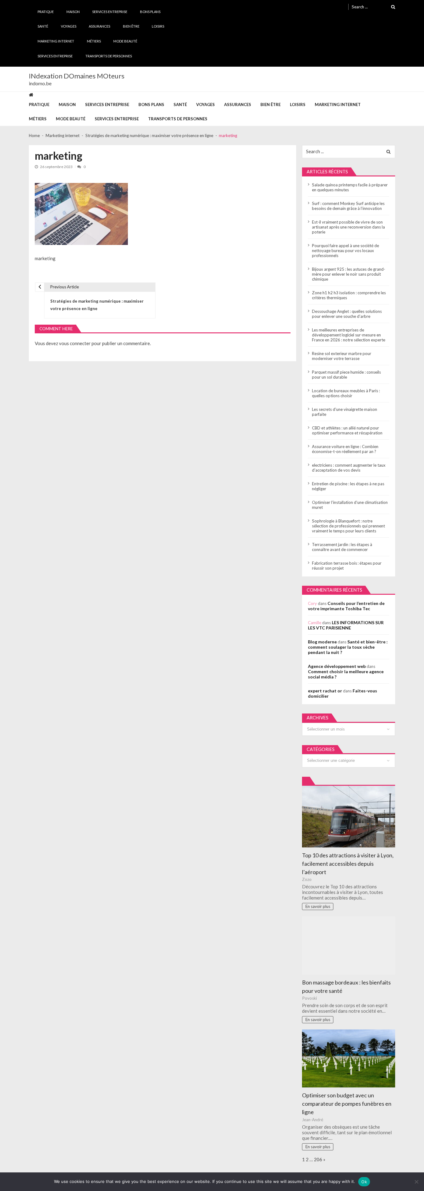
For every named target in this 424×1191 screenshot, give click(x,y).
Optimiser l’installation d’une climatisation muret (350, 505)
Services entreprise (109, 12)
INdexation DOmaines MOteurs (76, 76)
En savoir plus (317, 906)
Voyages (68, 26)
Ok (364, 1181)
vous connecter (75, 343)
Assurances (99, 26)
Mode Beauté (125, 41)
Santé (43, 26)
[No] (416, 1182)
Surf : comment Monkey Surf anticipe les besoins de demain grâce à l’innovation (348, 206)
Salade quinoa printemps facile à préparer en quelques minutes (350, 187)
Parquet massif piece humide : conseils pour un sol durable (346, 375)
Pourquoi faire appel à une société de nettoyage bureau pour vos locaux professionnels (345, 250)
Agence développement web (337, 666)
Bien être (131, 26)
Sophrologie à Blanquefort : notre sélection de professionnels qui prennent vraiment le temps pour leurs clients (348, 525)
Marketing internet (56, 41)
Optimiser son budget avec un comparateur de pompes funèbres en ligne (346, 1103)
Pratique (46, 12)
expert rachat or (325, 690)
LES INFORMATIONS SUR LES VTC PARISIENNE (346, 625)
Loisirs (158, 26)
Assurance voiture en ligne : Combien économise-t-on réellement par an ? (345, 449)
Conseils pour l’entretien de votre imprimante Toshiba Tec (346, 606)
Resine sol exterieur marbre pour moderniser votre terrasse (341, 356)
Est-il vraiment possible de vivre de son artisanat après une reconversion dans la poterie (348, 227)
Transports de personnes (108, 56)
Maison (73, 12)
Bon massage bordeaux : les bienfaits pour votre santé (346, 986)
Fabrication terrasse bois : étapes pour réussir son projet (346, 566)
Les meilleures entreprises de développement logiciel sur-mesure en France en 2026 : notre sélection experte (348, 334)
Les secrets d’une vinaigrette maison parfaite (344, 412)
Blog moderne (322, 641)
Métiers (94, 41)
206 (318, 1159)
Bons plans (150, 12)
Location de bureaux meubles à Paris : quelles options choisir (346, 393)
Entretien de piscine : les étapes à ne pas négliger (348, 486)
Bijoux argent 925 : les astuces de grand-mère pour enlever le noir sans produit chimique (348, 274)
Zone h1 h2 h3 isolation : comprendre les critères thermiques (349, 295)
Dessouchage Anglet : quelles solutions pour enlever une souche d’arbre (347, 314)
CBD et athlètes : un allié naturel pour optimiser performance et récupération (347, 430)
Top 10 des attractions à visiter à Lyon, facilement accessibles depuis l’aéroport (348, 863)
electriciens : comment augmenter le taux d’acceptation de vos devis (349, 468)
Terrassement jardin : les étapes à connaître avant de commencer (342, 547)
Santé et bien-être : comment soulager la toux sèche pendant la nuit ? (348, 647)
